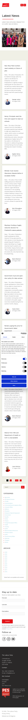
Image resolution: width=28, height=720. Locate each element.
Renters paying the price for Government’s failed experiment (13, 328)
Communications (9, 503)
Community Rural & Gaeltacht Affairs (13, 505)
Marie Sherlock (16, 259)
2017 (6, 569)
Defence (7, 509)
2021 (6, 562)
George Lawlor (16, 99)
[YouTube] (13, 639)
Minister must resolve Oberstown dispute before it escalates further (13, 173)
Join (3, 683)
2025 (6, 554)
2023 (6, 558)
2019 (6, 566)
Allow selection (14, 381)
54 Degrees (12, 716)
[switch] (25, 363)
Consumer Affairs (9, 507)
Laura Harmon (16, 466)
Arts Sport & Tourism (9, 499)
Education (7, 511)
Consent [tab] (5, 337)
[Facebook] (4, 639)
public (6, 534)
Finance (6, 521)
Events (6, 519)
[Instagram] (9, 639)
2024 (6, 556)
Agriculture (7, 497)
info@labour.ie (10, 673)
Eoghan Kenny (16, 154)
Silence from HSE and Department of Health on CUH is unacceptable (12, 435)
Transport (7, 540)
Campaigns (5, 679)
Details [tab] (14, 337)
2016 (6, 571)
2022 (6, 560)
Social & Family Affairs (10, 536)
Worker (6, 542)
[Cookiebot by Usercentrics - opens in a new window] (21, 333)
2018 (6, 568)
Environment (8, 515)
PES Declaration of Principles (18, 696)
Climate (6, 501)
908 (17, 480)
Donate (4, 681)
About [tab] (23, 337)
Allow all (14, 376)
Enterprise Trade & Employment (12, 513)
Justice (6, 528)
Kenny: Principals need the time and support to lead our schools (13, 119)
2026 (6, 552)
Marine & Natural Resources (11, 530)
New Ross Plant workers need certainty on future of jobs (13, 68)
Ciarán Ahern (15, 309)
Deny (14, 385)
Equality (6, 517)
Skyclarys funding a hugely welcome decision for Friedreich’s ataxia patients (13, 227)
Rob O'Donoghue (17, 208)
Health (6, 524)
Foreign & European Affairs (11, 522)
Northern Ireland (9, 532)
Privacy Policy (9, 629)
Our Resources (6, 685)
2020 (6, 564)
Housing (7, 526)
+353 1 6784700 (9, 671)
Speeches (7, 538)
